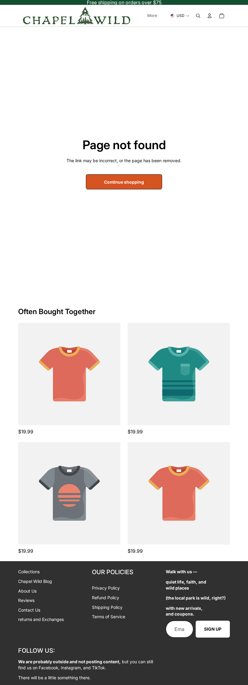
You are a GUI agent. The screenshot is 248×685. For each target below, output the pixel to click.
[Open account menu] (209, 15)
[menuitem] (152, 15)
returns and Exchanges (41, 619)
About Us (27, 590)
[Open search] (198, 15)
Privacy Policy (106, 587)
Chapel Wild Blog (35, 581)
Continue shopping (124, 182)
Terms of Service (108, 616)
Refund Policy (105, 597)
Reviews (26, 600)
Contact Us (29, 610)
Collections (29, 571)
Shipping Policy (107, 607)
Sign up (212, 629)
